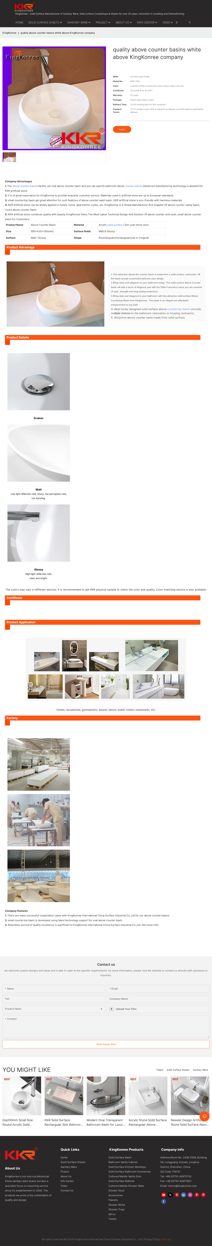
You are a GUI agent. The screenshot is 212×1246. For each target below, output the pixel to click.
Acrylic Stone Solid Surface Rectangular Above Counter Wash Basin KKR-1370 (148, 1122)
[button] (177, 22)
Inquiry (122, 129)
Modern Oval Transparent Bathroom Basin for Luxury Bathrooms (105, 1122)
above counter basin (24, 186)
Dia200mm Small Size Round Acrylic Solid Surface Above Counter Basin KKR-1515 (18, 1122)
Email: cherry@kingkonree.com (178, 1185)
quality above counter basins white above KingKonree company (58, 32)
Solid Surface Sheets (178, 1069)
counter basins (133, 186)
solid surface (115, 224)
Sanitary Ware (200, 1069)
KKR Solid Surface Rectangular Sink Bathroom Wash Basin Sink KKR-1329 (64, 1122)
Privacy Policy (152, 1239)
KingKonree (9, 32)
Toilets (159, 1069)
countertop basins (179, 309)
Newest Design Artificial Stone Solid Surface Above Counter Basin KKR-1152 (189, 1122)
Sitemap (165, 1239)
